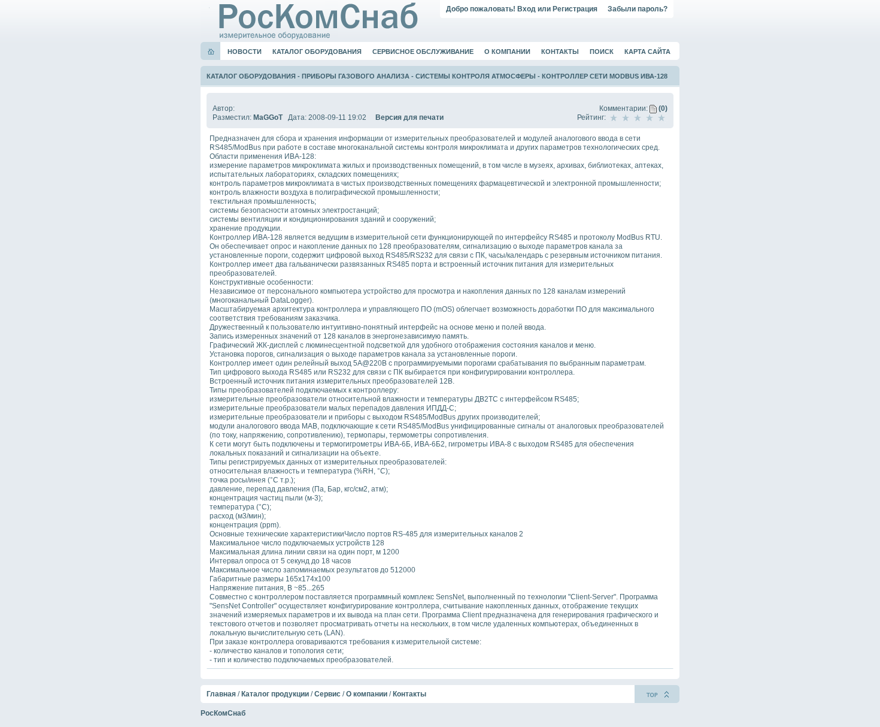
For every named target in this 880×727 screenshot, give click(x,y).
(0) (662, 108)
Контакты (560, 51)
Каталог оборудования (317, 51)
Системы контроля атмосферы (475, 76)
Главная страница (211, 52)
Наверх (657, 694)
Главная (221, 694)
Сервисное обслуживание (423, 51)
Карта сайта (647, 51)
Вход (526, 9)
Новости (244, 51)
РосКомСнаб (223, 713)
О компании (507, 51)
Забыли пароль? (637, 9)
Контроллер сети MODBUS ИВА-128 (604, 76)
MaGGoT (268, 117)
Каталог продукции (275, 694)
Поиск (602, 51)
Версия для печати (409, 117)
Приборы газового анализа (355, 76)
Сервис (327, 694)
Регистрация (575, 9)
